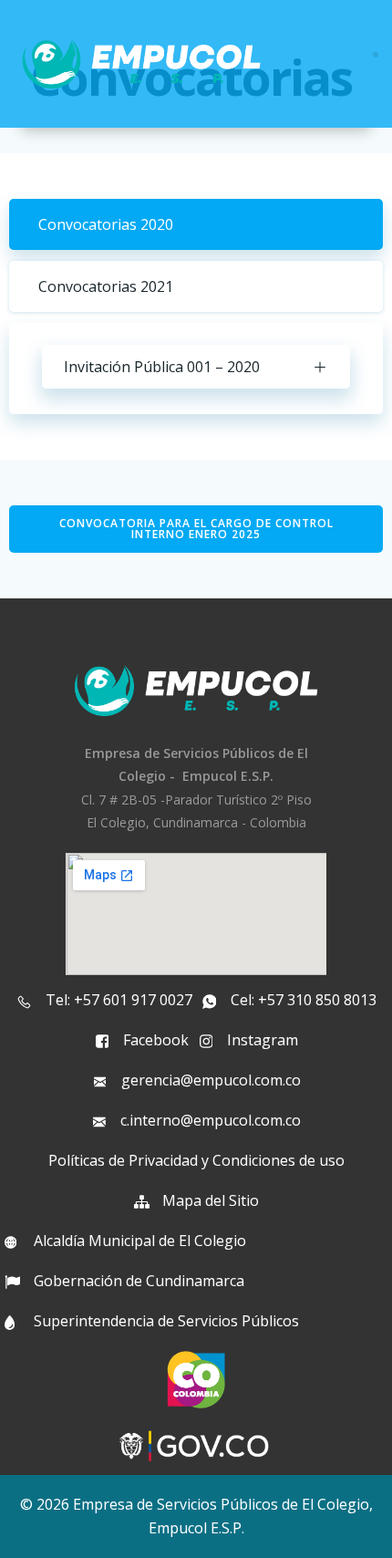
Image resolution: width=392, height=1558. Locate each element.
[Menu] (375, 54)
